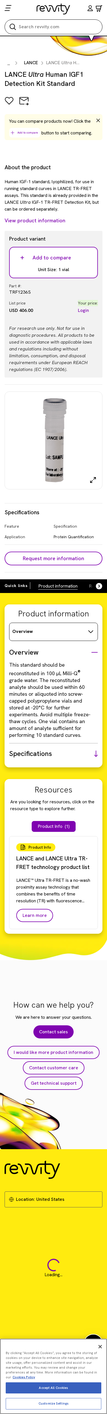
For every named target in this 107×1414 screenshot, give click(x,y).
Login (83, 310)
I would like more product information (53, 1052)
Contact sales (53, 1032)
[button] (90, 9)
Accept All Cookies (53, 1388)
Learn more (35, 915)
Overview (22, 631)
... (8, 63)
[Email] (24, 105)
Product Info (54, 826)
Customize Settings (53, 1403)
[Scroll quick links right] (95, 586)
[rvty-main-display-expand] (93, 480)
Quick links (16, 585)
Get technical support (53, 1083)
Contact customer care (53, 1068)
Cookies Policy (24, 1377)
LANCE (31, 63)
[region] (53, 1376)
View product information (35, 220)
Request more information (53, 558)
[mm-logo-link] (53, 8)
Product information (58, 586)
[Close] (100, 1346)
